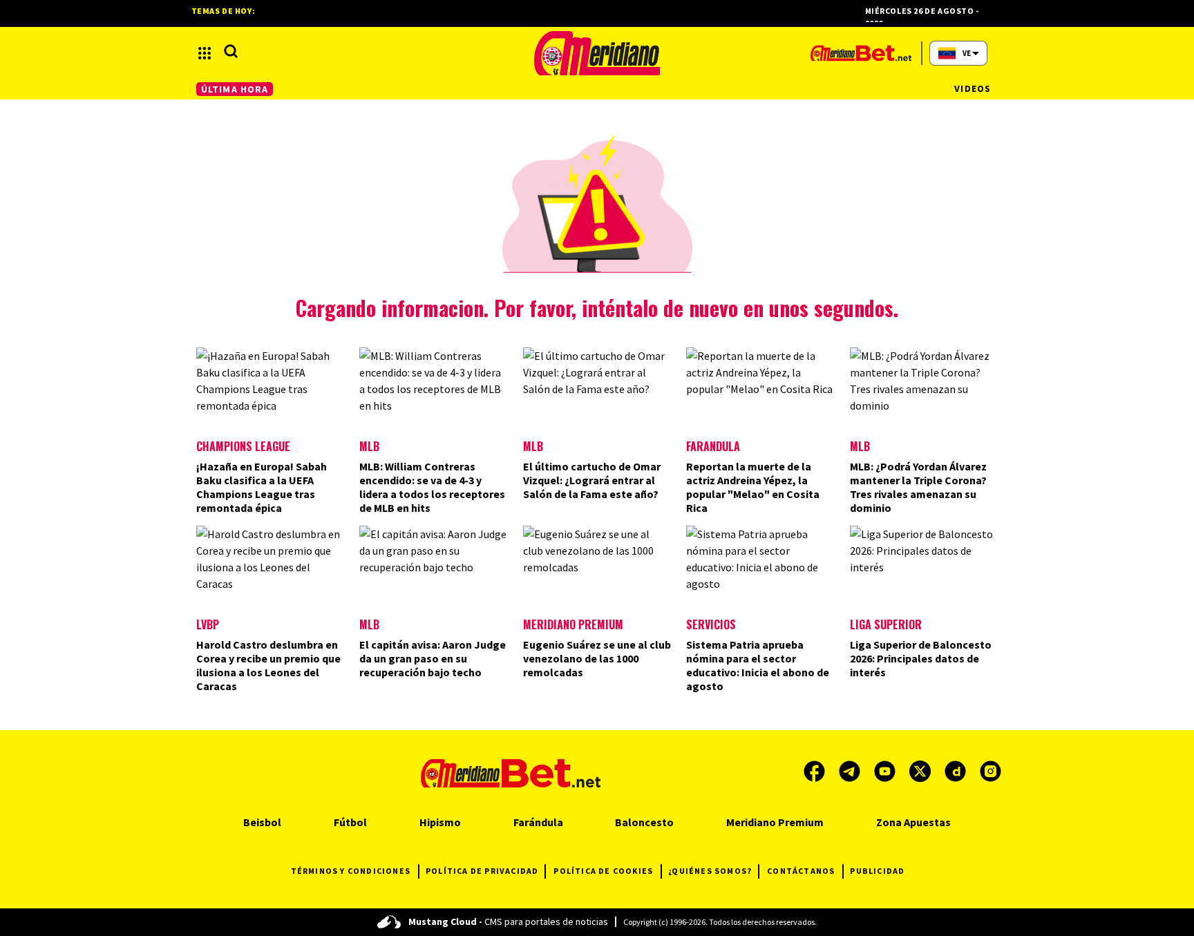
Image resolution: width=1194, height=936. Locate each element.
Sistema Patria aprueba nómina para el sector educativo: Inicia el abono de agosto (757, 665)
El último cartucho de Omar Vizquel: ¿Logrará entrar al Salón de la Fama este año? (592, 480)
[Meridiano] (597, 53)
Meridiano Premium (573, 624)
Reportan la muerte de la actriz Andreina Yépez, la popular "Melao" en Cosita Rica (752, 487)
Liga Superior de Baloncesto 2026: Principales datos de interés (921, 658)
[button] (204, 53)
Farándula (713, 446)
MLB (369, 446)
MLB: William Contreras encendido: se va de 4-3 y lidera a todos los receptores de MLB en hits (432, 487)
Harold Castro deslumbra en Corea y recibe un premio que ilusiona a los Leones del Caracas (268, 665)
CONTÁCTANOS (801, 871)
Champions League (243, 446)
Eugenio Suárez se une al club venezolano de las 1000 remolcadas (597, 658)
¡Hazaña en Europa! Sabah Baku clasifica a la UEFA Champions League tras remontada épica (261, 487)
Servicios (711, 624)
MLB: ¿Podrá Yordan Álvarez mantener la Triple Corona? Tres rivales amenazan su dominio (918, 487)
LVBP (207, 624)
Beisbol (262, 822)
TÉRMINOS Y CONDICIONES (350, 871)
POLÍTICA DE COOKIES (603, 871)
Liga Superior (886, 624)
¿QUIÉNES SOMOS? (710, 871)
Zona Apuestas (913, 822)
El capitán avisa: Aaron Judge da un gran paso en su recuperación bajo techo (432, 658)
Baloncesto (644, 822)
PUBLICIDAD (877, 871)
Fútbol (350, 822)
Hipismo (440, 822)
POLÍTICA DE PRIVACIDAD (482, 871)
